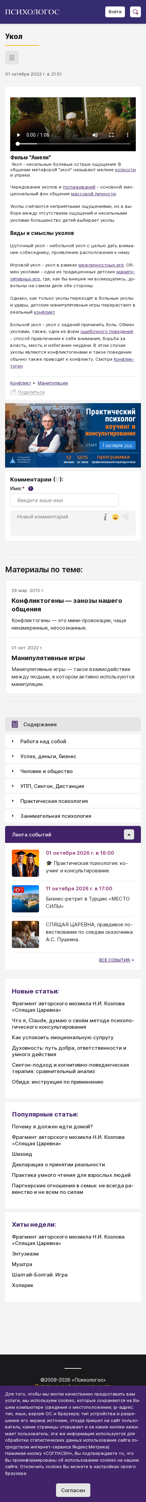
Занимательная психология (55, 816)
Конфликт (20, 383)
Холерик (22, 1285)
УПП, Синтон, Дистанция (52, 786)
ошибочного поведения (106, 331)
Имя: (21, 488)
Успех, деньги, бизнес (48, 756)
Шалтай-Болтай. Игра (40, 1274)
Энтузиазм (25, 1253)
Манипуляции (53, 383)
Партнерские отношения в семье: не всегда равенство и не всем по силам (73, 1188)
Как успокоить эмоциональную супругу (63, 1037)
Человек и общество (46, 771)
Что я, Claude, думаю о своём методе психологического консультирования (73, 1023)
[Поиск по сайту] (135, 11)
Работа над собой (43, 741)
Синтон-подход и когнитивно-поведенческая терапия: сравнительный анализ (70, 1068)
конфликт (44, 312)
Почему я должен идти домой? (52, 1126)
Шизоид (22, 1154)
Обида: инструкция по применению (58, 1082)
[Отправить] (125, 517)
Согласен (73, 1490)
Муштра (22, 1264)
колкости (125, 169)
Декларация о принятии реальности (58, 1164)
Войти (115, 11)
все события (115, 960)
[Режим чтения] (12, 57)
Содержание (40, 724)
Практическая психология (54, 801)
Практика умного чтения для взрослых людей (71, 1175)
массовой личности (93, 193)
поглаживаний (79, 187)
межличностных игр (101, 265)
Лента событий (31, 834)
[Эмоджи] (115, 517)
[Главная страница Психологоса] (35, 12)
